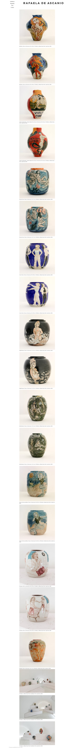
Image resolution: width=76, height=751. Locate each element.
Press (12, 5)
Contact (12, 7)
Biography (12, 3)
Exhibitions (12, 1)
